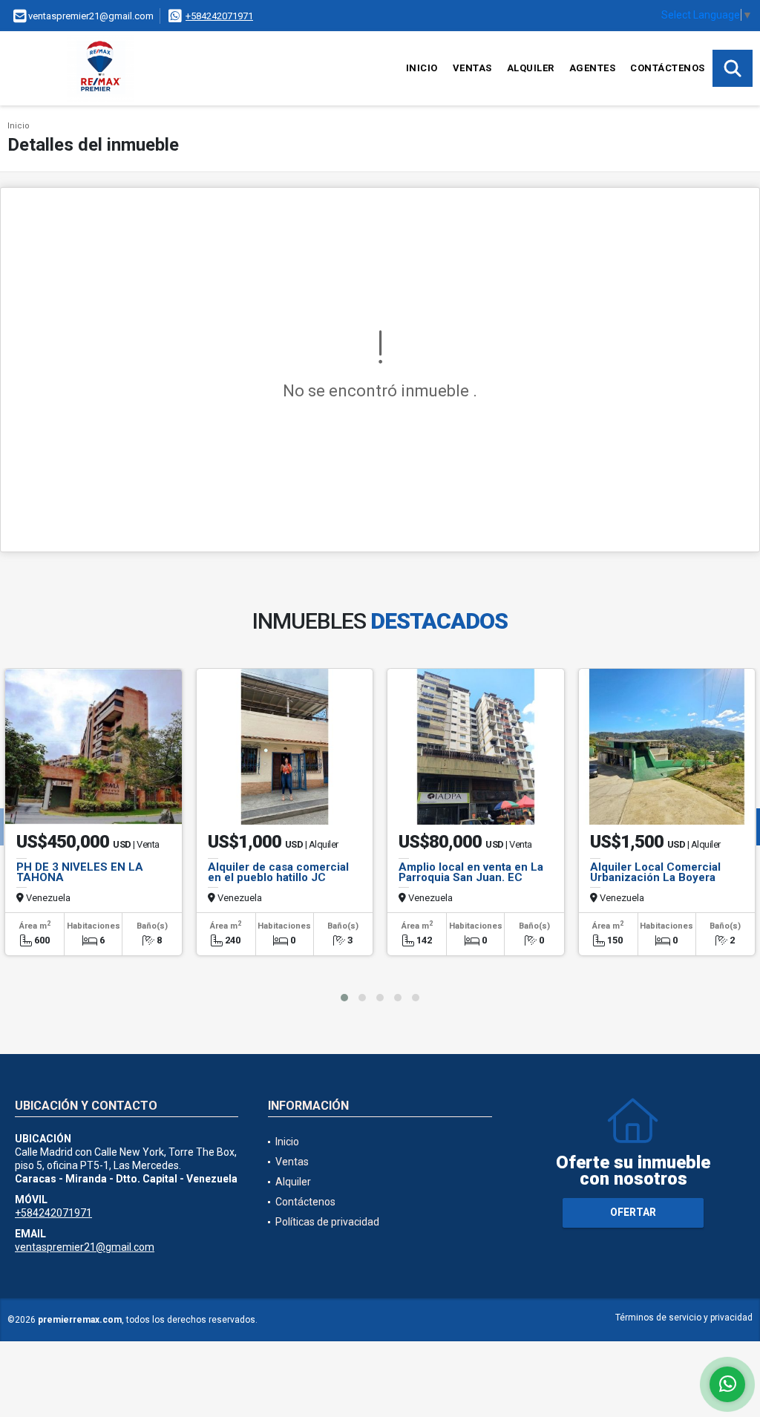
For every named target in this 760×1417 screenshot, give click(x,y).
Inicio (422, 67)
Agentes (592, 67)
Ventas (472, 67)
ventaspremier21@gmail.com (84, 1247)
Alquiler (530, 67)
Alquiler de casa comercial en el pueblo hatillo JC (278, 872)
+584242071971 (219, 16)
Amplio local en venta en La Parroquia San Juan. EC (471, 872)
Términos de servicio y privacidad (684, 1317)
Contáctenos (667, 67)
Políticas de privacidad (327, 1222)
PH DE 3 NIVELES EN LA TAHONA (79, 872)
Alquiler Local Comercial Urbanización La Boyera (655, 872)
